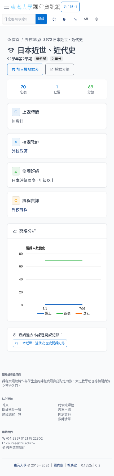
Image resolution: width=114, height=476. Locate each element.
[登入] (64, 19)
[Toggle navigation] (6, 7)
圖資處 (58, 465)
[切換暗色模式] (96, 19)
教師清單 (64, 419)
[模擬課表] (54, 19)
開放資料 (64, 414)
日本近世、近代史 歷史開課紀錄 (42, 343)
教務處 (72, 465)
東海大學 (20, 465)
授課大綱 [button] (62, 69)
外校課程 (32, 39)
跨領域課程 (66, 405)
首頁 (15, 39)
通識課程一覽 (11, 414)
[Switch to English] (75, 19)
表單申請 (64, 410)
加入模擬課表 (27, 69)
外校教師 (20, 151)
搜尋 (41, 19)
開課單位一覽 (11, 410)
